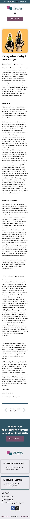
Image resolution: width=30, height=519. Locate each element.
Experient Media (24, 516)
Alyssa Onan (19, 64)
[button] (15, 13)
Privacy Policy (5, 516)
